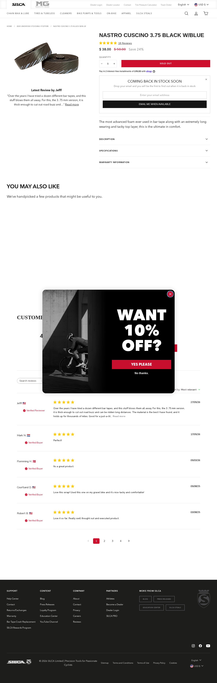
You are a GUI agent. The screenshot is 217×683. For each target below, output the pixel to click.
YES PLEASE (141, 364)
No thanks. (142, 373)
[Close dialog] (170, 294)
